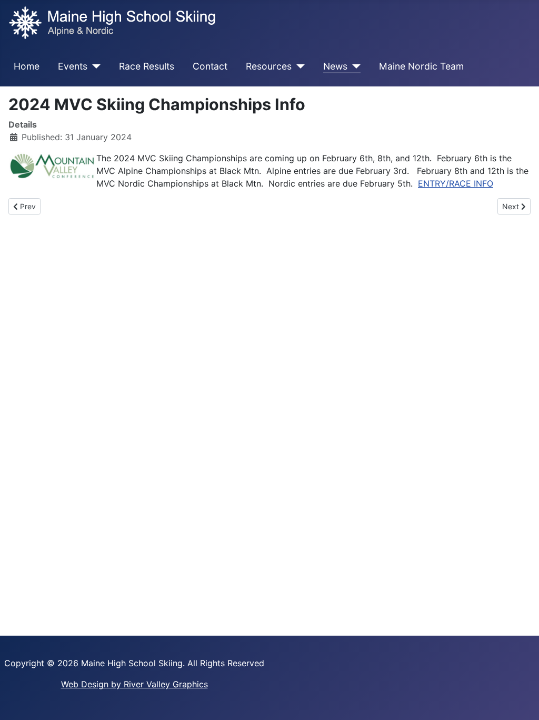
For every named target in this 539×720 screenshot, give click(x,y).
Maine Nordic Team (421, 66)
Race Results (146, 66)
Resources (269, 66)
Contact (210, 66)
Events (72, 66)
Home (26, 66)
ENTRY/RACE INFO (455, 183)
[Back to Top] (521, 700)
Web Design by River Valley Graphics (134, 684)
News (335, 66)
